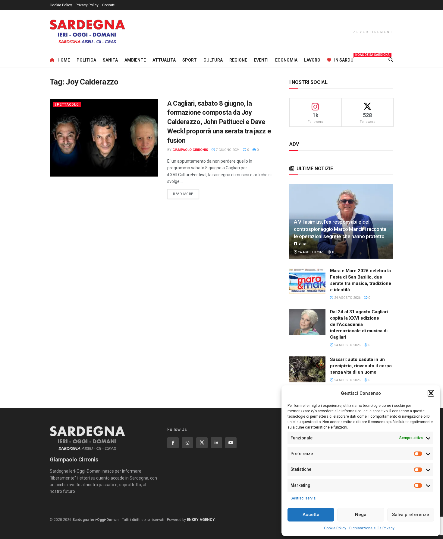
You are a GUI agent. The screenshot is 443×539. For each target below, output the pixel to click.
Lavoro (312, 60)
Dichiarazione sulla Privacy (371, 528)
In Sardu (343, 59)
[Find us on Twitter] (202, 442)
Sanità (110, 60)
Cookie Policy (335, 528)
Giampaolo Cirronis (190, 150)
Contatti (108, 5)
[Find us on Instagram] (187, 442)
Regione (238, 60)
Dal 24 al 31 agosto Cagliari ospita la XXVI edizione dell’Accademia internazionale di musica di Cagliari (359, 324)
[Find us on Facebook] (173, 442)
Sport (189, 60)
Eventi (261, 60)
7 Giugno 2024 (227, 150)
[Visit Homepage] (87, 31)
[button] (431, 393)
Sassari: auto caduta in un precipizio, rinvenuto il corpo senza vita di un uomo (361, 366)
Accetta (311, 514)
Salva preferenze (410, 514)
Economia (286, 60)
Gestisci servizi (303, 498)
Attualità (164, 60)
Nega (360, 514)
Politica (86, 60)
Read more (186, 194)
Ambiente (135, 60)
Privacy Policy (87, 5)
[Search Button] (390, 60)
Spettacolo (67, 105)
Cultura (213, 60)
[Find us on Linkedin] (216, 442)
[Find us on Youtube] (231, 442)
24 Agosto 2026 (310, 252)
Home (64, 60)
